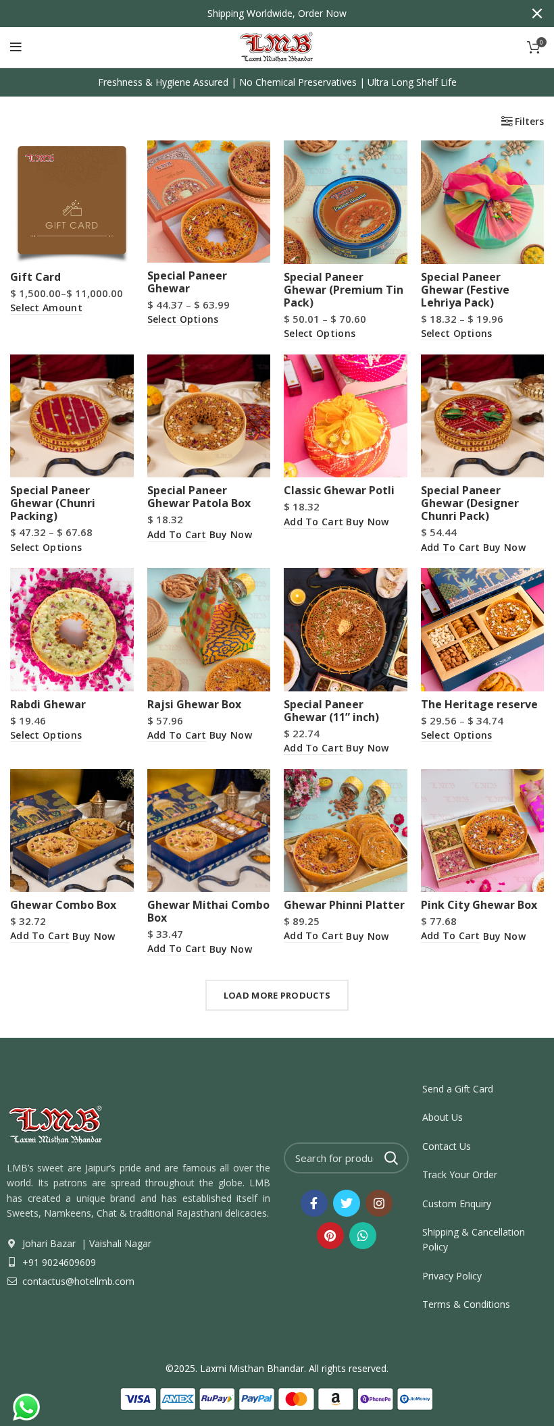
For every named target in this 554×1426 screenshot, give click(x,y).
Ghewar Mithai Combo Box (208, 911)
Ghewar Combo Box (63, 904)
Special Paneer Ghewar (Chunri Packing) (52, 503)
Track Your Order (459, 1174)
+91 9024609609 (58, 1262)
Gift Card (35, 276)
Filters (529, 121)
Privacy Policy (452, 1275)
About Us (442, 1117)
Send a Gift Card (457, 1088)
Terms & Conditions (466, 1304)
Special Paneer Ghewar (187, 282)
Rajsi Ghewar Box (194, 704)
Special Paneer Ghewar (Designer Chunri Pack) (470, 503)
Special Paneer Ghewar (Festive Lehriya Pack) (465, 289)
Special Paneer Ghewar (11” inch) (331, 710)
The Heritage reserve (479, 704)
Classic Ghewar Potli (339, 490)
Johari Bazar (49, 1243)
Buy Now (230, 535)
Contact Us (446, 1146)
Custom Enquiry (456, 1203)
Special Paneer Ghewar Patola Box (199, 496)
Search (390, 1157)
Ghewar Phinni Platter (344, 904)
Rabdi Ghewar (48, 704)
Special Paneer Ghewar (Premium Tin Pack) (343, 289)
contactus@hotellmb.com (77, 1281)
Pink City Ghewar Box (479, 904)
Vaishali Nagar (118, 1243)
